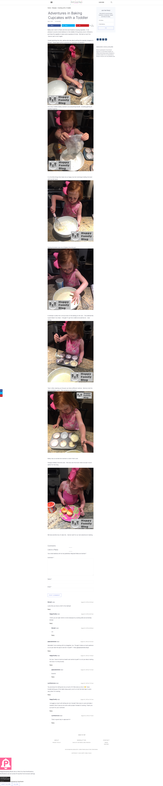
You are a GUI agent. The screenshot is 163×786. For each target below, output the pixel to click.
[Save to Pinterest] (1, 395)
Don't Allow (6, 784)
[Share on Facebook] (1, 390)
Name (50, 579)
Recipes (54, 8)
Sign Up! (75, 742)
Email (50, 586)
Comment (51, 557)
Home (49, 8)
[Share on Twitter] (1, 393)
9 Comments (58, 21)
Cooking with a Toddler (64, 8)
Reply (49, 609)
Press (106, 742)
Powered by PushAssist (17, 781)
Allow (16, 784)
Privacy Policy (57, 742)
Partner (106, 744)
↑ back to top (81, 734)
